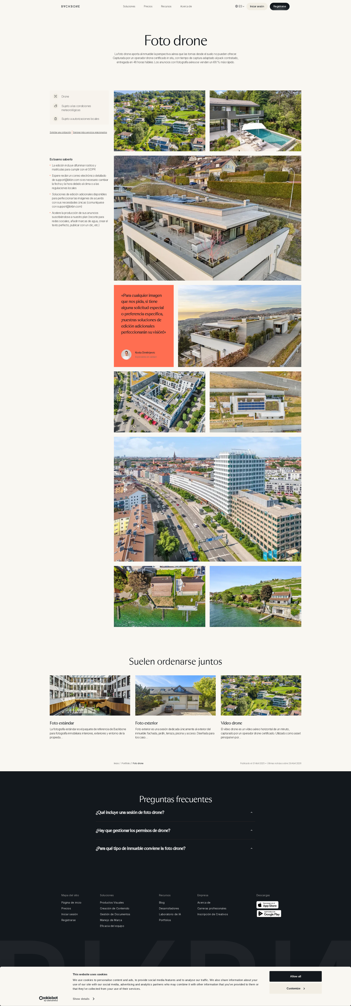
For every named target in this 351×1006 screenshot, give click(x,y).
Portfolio (126, 763)
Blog (162, 902)
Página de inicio (71, 902)
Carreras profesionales (211, 908)
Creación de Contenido (114, 908)
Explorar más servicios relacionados (90, 132)
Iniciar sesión (69, 914)
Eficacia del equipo (112, 926)
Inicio (116, 763)
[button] (129, 6)
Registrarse (68, 920)
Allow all (295, 976)
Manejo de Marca (111, 920)
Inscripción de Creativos (212, 914)
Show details (81, 998)
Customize (293, 988)
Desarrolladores (169, 908)
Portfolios (165, 920)
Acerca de (204, 902)
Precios (66, 908)
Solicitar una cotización (60, 132)
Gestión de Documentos (115, 914)
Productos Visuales (112, 902)
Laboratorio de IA (170, 914)
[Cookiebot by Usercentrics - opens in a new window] (49, 999)
